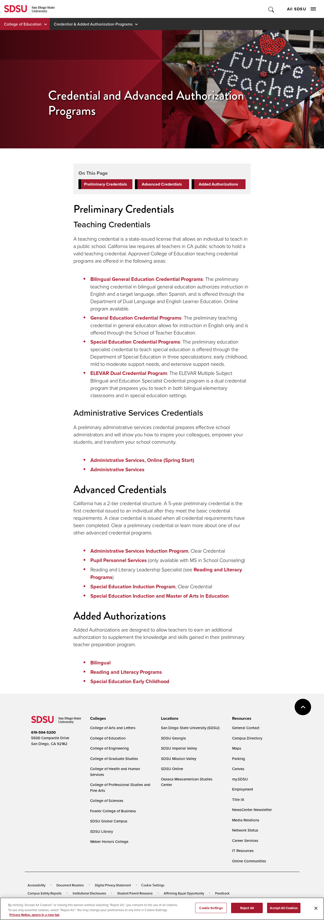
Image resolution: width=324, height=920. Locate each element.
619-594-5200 (43, 732)
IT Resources (243, 850)
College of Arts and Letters (112, 727)
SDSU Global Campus (108, 821)
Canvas (238, 768)
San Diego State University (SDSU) (190, 727)
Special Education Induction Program (132, 586)
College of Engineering (109, 748)
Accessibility (36, 885)
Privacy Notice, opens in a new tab (34, 914)
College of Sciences (106, 800)
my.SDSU (240, 779)
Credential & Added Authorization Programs (93, 24)
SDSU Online (172, 768)
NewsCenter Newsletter (252, 809)
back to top (303, 707)
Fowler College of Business (113, 811)
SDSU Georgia (173, 738)
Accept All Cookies (283, 907)
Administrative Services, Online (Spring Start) (142, 460)
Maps (236, 748)
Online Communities (249, 861)
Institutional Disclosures (89, 893)
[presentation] (97, 718)
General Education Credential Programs (135, 318)
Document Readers (70, 885)
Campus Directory (247, 738)
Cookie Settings (153, 885)
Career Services (245, 840)
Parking (238, 758)
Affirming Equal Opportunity (184, 893)
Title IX (238, 799)
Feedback (222, 893)
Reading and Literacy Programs (126, 672)
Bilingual (100, 662)
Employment (242, 789)
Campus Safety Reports (45, 893)
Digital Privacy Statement (113, 885)
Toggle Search (271, 9)
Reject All (247, 907)
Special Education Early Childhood (129, 681)
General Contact (245, 727)
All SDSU (296, 9)
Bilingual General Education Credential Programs (146, 279)
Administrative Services (117, 469)
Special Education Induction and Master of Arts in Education (159, 596)
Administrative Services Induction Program (139, 551)
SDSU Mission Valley (178, 758)
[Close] (315, 908)
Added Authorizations (218, 184)
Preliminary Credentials (105, 184)
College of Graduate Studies (114, 758)
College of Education (23, 24)
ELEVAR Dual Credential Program (128, 373)
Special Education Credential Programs (135, 342)
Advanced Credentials (162, 184)
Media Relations (245, 820)
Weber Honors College (109, 841)
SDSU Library (101, 831)
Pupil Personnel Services (118, 560)
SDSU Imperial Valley (179, 748)
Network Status (245, 830)
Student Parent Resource (135, 893)
